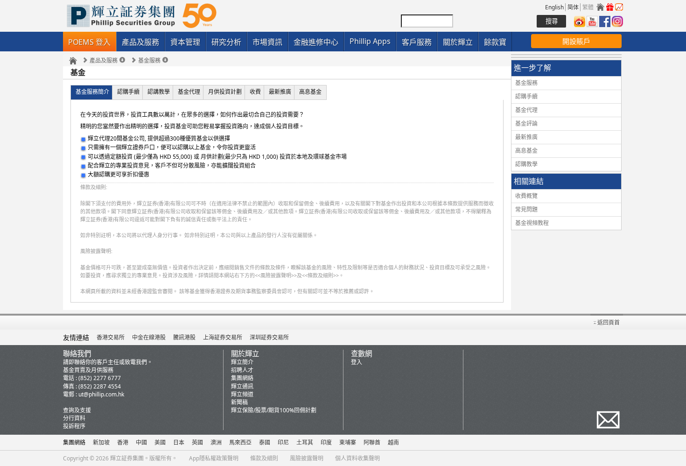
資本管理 (185, 42)
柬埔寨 (347, 442)
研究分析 (226, 42)
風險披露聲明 (306, 458)
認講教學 (158, 91)
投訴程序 (74, 426)
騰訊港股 (184, 337)
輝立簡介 (242, 362)
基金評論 (526, 123)
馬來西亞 (240, 442)
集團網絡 (242, 378)
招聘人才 (242, 370)
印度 (326, 442)
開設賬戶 (576, 41)
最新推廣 (280, 91)
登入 (356, 362)
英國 (197, 442)
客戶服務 (417, 42)
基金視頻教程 (532, 223)
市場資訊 (267, 42)
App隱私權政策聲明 (213, 458)
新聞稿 (239, 402)
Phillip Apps (370, 41)
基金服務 (149, 60)
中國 (141, 442)
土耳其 (304, 442)
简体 (573, 7)
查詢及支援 (77, 410)
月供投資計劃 (225, 91)
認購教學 (526, 164)
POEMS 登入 (89, 42)
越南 (393, 442)
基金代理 (189, 91)
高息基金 (310, 91)
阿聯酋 (372, 442)
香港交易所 (111, 337)
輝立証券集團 (127, 458)
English (554, 7)
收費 (255, 91)
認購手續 (128, 91)
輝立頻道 (242, 394)
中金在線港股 (149, 337)
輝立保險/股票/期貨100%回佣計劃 (273, 410)
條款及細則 (264, 458)
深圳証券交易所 (269, 337)
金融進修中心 (316, 42)
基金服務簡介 (92, 91)
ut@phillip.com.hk (101, 394)
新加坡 (101, 442)
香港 (122, 442)
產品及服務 (140, 42)
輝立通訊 (242, 386)
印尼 (283, 442)
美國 (160, 442)
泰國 (264, 442)
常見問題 (526, 209)
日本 (178, 442)
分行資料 (74, 418)
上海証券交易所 (222, 337)
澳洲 (216, 442)
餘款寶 (495, 42)
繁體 (588, 7)
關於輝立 (458, 42)
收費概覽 (526, 196)
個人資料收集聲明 (357, 458)
